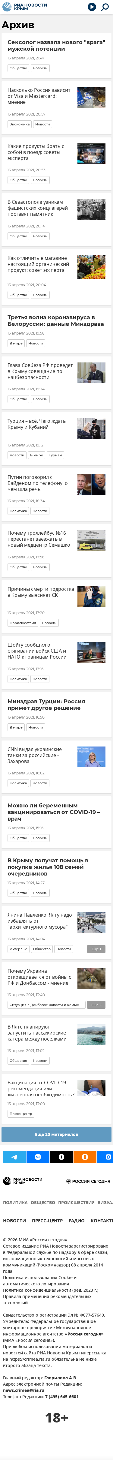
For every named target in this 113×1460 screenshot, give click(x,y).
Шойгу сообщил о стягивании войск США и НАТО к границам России (37, 651)
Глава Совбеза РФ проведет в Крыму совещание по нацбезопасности (40, 371)
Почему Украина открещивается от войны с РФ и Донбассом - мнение (39, 977)
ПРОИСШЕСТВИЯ (76, 1203)
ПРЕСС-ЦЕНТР (47, 1221)
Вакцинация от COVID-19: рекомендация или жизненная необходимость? (41, 1089)
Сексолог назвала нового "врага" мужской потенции (56, 45)
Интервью (18, 949)
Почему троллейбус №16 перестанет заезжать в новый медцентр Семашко (39, 539)
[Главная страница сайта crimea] (24, 7)
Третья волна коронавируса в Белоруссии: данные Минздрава (56, 320)
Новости (40, 68)
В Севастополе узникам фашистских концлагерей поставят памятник (38, 208)
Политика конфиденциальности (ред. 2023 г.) (50, 1290)
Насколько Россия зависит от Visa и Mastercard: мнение (39, 96)
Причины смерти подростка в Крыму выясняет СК (41, 592)
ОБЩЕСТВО (43, 1203)
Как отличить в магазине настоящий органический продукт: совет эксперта (38, 264)
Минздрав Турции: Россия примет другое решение (46, 704)
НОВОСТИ (14, 1221)
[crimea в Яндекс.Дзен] (61, 1157)
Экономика (20, 124)
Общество (18, 68)
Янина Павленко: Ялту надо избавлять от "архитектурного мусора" (40, 921)
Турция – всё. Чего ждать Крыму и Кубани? (37, 424)
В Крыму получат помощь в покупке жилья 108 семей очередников (48, 867)
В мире (16, 343)
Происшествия (23, 623)
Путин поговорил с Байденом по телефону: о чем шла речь (38, 483)
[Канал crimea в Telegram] (14, 1157)
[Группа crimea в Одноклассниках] (85, 1157)
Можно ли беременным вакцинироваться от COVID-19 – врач (54, 812)
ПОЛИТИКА (15, 1203)
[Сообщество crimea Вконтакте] (38, 1157)
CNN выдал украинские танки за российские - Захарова (35, 756)
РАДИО (77, 1221)
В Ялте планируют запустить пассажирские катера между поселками (37, 1033)
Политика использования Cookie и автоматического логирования (40, 1281)
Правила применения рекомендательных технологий (47, 1300)
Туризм (55, 455)
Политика (18, 511)
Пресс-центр (21, 1114)
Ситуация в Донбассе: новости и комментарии (46, 1005)
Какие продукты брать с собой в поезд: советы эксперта (36, 152)
